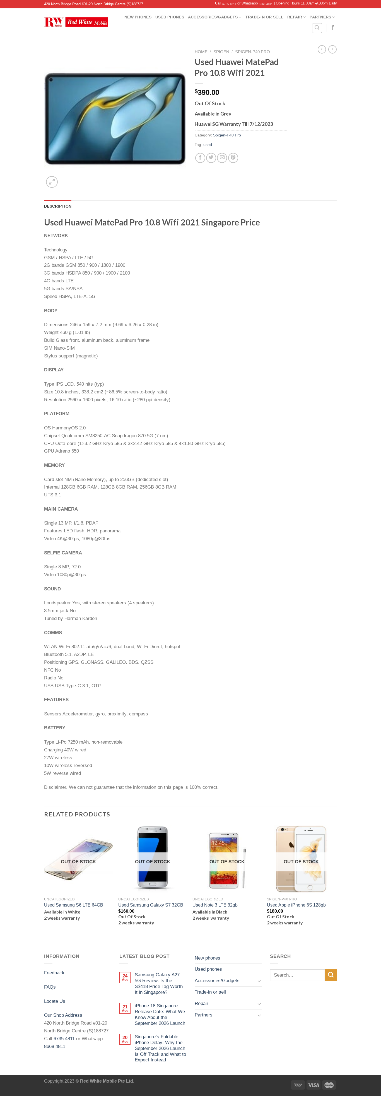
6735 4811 (229, 4)
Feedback (54, 972)
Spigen (221, 52)
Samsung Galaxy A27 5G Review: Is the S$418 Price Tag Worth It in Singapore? (159, 983)
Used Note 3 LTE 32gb (215, 905)
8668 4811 (266, 4)
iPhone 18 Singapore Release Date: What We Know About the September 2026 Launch (160, 1014)
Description (57, 206)
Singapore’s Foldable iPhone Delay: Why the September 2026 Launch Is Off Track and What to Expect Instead (160, 1048)
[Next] (335, 884)
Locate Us (54, 1001)
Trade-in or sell (264, 17)
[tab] (57, 206)
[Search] (317, 28)
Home (201, 52)
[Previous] (44, 884)
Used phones (169, 17)
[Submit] (331, 975)
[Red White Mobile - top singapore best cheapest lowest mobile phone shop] (76, 22)
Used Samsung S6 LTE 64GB (73, 905)
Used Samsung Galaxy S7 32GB (150, 905)
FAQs (50, 987)
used (207, 144)
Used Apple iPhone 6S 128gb (296, 905)
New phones (137, 17)
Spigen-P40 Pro (252, 52)
